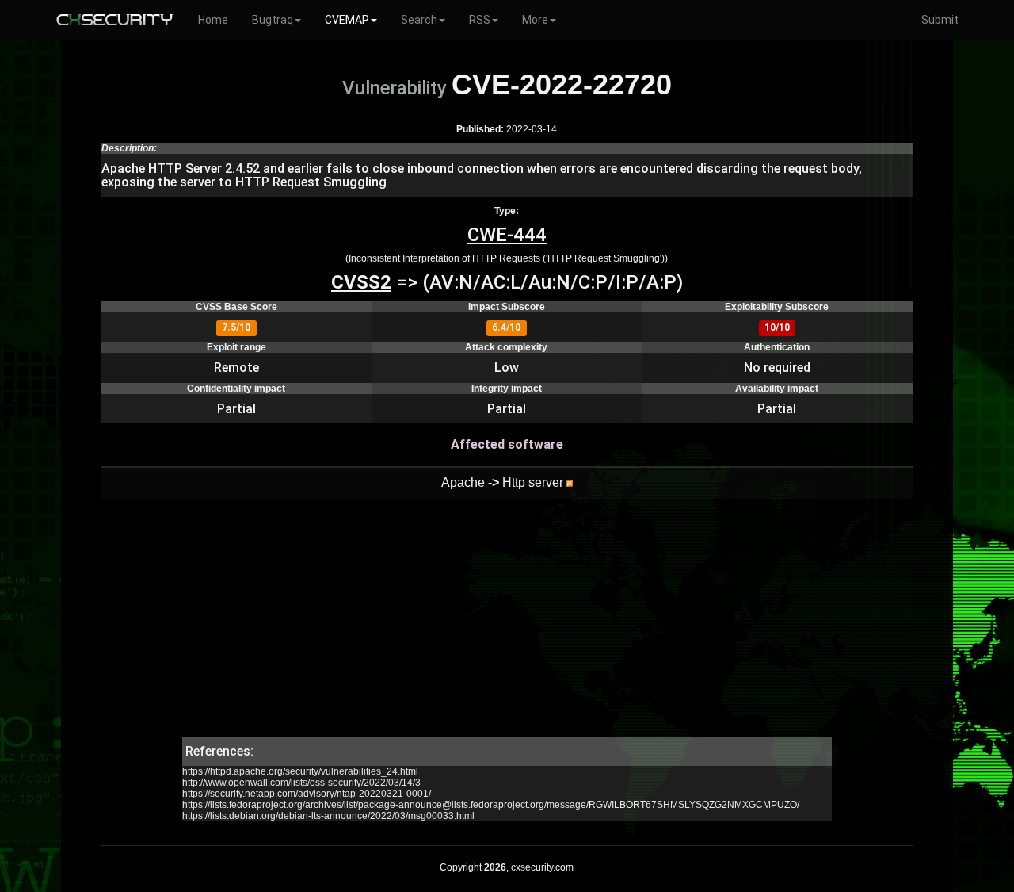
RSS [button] (479, 19)
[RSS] (569, 482)
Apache (463, 482)
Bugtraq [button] (272, 19)
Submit (940, 19)
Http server (532, 482)
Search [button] (419, 19)
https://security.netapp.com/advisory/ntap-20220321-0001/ (306, 793)
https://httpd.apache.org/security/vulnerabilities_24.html (300, 771)
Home (213, 19)
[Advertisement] (507, 626)
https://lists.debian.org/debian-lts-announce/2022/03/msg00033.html (328, 815)
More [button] (535, 19)
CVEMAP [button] (347, 19)
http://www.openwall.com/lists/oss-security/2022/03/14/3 (301, 782)
